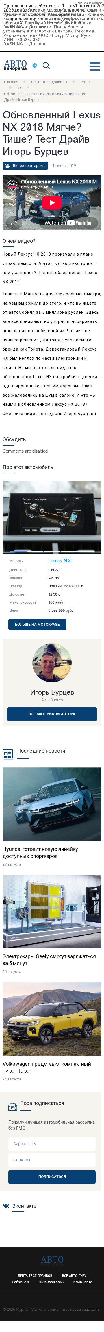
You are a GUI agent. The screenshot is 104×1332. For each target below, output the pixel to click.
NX (19, 88)
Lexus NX (59, 561)
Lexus (85, 82)
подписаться (52, 1177)
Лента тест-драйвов (49, 82)
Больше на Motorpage (37, 625)
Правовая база (51, 1282)
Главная (11, 82)
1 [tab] (18, 551)
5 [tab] (85, 551)
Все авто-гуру (74, 1276)
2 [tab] (35, 551)
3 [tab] (52, 551)
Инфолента (82, 1282)
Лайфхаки (20, 1282)
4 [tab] (69, 551)
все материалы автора (52, 714)
